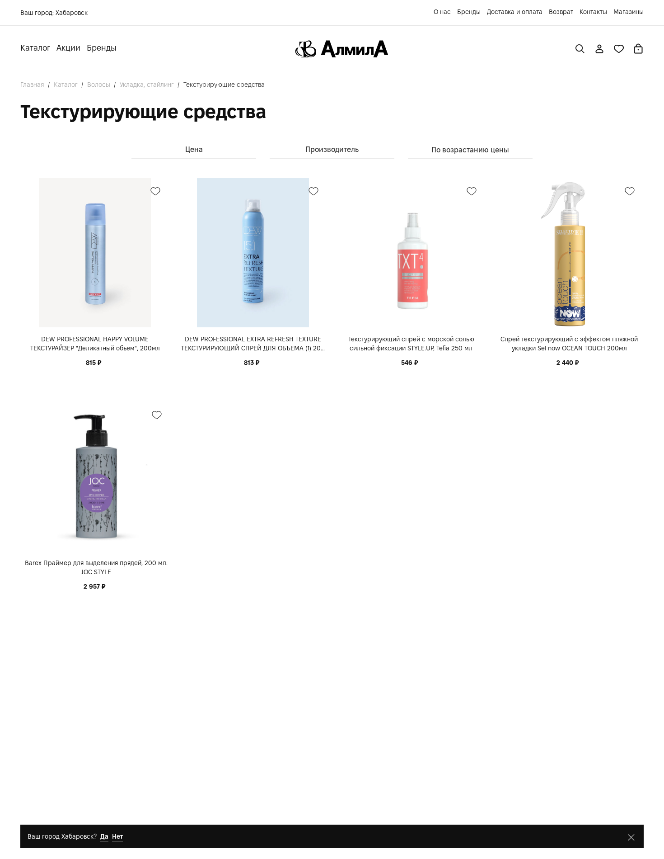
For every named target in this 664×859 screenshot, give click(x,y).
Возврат (561, 11)
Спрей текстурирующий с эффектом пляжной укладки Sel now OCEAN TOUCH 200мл (569, 343)
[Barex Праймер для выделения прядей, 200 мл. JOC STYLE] (96, 476)
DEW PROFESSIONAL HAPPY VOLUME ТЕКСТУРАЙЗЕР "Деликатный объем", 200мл (95, 343)
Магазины (628, 11)
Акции (68, 47)
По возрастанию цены (470, 150)
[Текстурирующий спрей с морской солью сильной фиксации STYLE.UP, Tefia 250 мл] (411, 252)
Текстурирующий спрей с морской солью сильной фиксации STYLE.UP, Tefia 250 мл (411, 343)
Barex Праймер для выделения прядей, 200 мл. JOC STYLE (96, 567)
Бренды (469, 11)
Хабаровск (72, 12)
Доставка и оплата (514, 11)
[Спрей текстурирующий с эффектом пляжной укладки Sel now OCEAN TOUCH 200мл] (569, 252)
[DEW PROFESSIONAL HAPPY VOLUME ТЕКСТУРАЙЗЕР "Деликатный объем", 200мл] (94, 252)
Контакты (593, 11)
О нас (442, 11)
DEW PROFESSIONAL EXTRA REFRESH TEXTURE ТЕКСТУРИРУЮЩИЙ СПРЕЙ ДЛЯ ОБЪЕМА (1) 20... (253, 343)
